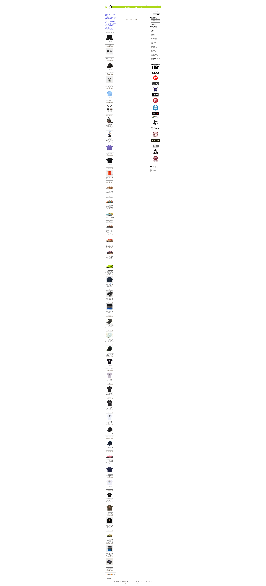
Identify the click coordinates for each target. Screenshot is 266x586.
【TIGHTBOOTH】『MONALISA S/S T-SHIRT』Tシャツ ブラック (109, 527)
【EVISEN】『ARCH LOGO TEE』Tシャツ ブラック (109, 166)
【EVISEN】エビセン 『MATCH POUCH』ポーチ (109, 113)
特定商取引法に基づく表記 (119, 581)
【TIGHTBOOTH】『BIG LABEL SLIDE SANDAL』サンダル (109, 299)
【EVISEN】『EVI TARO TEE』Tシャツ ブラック (109, 500)
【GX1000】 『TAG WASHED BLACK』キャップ (110, 354)
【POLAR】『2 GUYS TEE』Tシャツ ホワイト (110, 422)
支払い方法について (129, 581)
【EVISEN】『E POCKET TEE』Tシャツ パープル (110, 153)
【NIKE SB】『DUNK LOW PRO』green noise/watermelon (109, 206)
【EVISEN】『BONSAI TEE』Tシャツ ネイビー (109, 475)
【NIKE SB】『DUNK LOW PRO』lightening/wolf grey (109, 219)
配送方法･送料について (138, 581)
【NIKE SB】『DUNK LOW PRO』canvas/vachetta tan (109, 245)
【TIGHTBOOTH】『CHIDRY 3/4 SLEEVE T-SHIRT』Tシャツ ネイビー (109, 286)
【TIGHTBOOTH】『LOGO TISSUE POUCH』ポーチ (109, 554)
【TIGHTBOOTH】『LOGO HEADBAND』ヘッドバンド (109, 313)
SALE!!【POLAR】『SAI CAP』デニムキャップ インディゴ (109, 449)
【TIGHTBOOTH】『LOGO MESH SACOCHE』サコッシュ (109, 86)
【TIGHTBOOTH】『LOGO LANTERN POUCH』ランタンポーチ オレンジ (109, 179)
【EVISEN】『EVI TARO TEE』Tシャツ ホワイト (109, 488)
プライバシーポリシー (148, 581)
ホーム (118, 10)
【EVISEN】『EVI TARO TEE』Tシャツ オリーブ (109, 513)
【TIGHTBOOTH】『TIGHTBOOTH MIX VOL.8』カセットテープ (109, 58)
